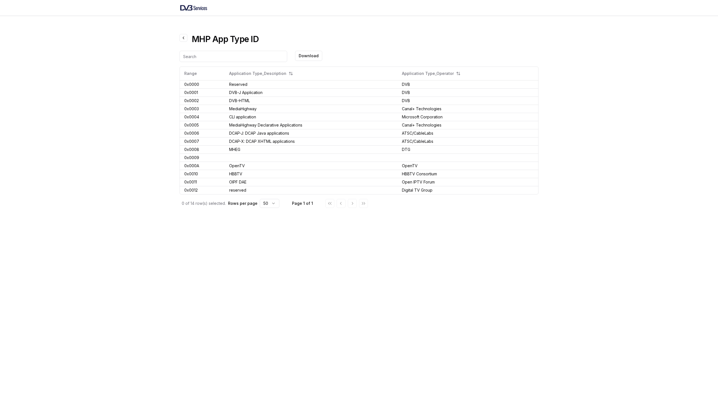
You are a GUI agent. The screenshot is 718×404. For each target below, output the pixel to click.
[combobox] (269, 203)
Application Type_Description (257, 73)
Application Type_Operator (428, 73)
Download (309, 55)
